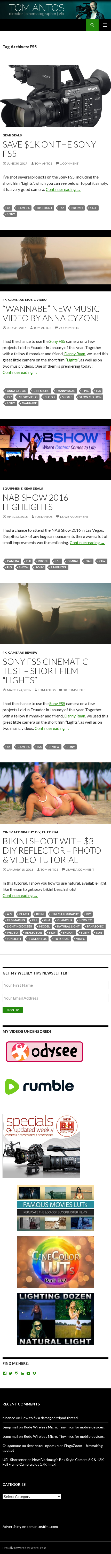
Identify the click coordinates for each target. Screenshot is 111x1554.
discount (44, 208)
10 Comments (74, 690)
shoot (68, 932)
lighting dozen (19, 926)
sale (93, 208)
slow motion (90, 397)
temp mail (10, 1427)
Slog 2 (50, 397)
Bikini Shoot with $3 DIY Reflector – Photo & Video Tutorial (52, 850)
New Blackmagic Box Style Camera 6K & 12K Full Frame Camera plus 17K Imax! (53, 1461)
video (80, 938)
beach (24, 914)
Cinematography (18, 832)
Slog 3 (67, 397)
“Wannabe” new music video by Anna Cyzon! (51, 313)
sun (99, 932)
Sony (11, 214)
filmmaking (16, 920)
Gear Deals (12, 135)
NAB (89, 561)
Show (23, 567)
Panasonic (95, 926)
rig (9, 567)
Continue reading (63, 189)
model (44, 926)
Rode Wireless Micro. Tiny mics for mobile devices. (64, 1427)
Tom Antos (43, 163)
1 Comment (69, 163)
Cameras (16, 299)
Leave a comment (74, 517)
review (54, 746)
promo (77, 208)
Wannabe (29, 403)
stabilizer (59, 567)
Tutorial (50, 832)
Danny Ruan (74, 353)
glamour (64, 920)
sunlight (14, 938)
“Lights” (72, 359)
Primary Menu (105, 25)
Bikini (40, 914)
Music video (36, 299)
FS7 (9, 397)
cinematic (41, 390)
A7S (9, 914)
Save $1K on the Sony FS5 (49, 149)
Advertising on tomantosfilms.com (30, 1526)
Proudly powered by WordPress (24, 1548)
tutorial (61, 938)
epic (86, 390)
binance (9, 1418)
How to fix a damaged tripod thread (49, 1418)
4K (8, 208)
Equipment (12, 488)
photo (12, 932)
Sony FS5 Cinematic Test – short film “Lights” (45, 670)
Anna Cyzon (16, 390)
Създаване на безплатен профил (31, 1445)
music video (28, 397)
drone (43, 561)
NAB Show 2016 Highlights (35, 502)
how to (86, 920)
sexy (52, 932)
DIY (37, 832)
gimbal (72, 561)
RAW (102, 561)
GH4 (47, 920)
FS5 (62, 208)
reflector (33, 932)
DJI (28, 561)
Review (31, 652)
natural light (68, 926)
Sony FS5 (57, 341)
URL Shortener (15, 1459)
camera (24, 208)
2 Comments (69, 328)
